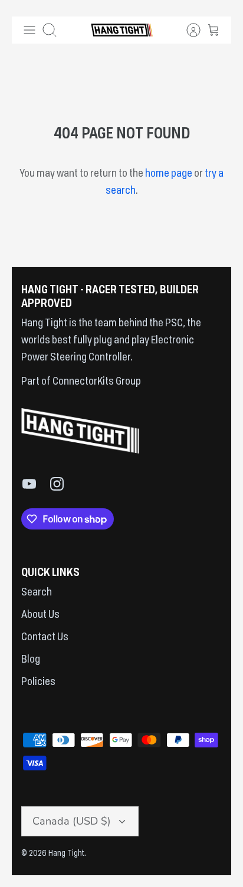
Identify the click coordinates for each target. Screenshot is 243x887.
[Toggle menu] (29, 30)
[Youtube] (29, 484)
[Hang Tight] (122, 30)
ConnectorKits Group (96, 381)
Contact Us (44, 637)
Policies (38, 682)
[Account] (188, 30)
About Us (40, 615)
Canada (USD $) (71, 821)
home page (168, 173)
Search (36, 592)
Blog (30, 659)
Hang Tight (66, 853)
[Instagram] (57, 484)
